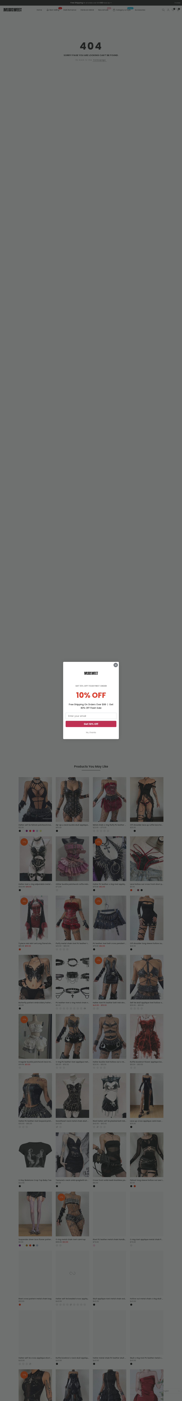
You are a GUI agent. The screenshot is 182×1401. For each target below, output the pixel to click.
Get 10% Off (91, 724)
